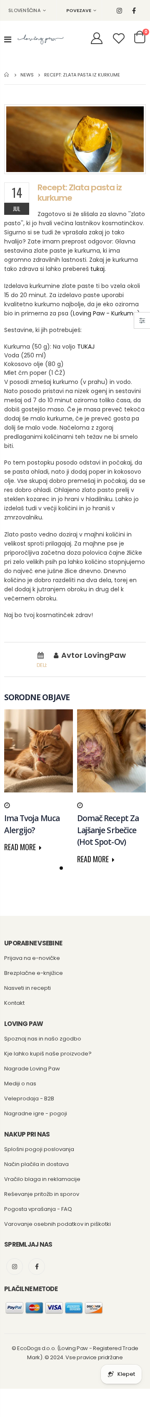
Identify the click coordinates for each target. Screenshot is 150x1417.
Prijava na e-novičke (32, 958)
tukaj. (98, 269)
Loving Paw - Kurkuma (105, 313)
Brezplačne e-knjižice (33, 973)
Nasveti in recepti (27, 988)
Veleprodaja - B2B (29, 1098)
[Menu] (7, 39)
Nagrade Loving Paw (32, 1069)
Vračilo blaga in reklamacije (42, 1179)
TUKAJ (86, 346)
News (27, 74)
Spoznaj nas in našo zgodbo (42, 1039)
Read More (21, 846)
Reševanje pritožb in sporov (41, 1194)
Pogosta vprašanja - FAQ (38, 1209)
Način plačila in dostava (36, 1164)
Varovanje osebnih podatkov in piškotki (57, 1224)
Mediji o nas (20, 1083)
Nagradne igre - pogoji (35, 1113)
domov (7, 75)
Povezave (78, 10)
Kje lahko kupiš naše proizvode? (48, 1054)
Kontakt (14, 1003)
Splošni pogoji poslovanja (39, 1149)
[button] (61, 868)
